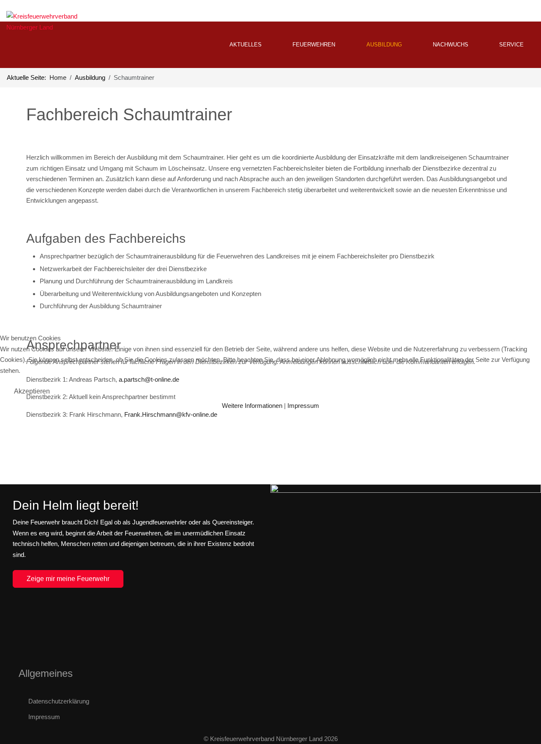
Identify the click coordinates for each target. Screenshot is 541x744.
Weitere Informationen (252, 405)
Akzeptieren (32, 391)
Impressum (303, 405)
